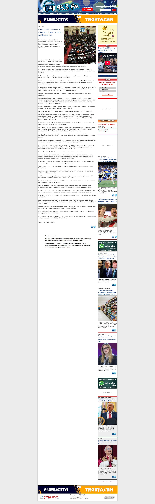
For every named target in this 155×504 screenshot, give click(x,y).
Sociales (100, 13)
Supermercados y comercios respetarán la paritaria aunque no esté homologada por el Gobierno (107, 292)
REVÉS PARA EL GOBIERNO (104, 288)
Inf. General (79, 13)
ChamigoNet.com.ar (84, 498)
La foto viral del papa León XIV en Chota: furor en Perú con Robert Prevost (107, 442)
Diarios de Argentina (107, 481)
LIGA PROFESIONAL (102, 156)
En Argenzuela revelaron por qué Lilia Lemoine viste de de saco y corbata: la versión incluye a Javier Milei (107, 338)
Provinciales (51, 13)
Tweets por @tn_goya (104, 75)
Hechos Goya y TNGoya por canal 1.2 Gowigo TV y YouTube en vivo (106, 50)
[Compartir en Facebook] (92, 227)
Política (72, 13)
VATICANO (100, 438)
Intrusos (106, 13)
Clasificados (113, 13)
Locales (44, 13)
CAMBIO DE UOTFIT (102, 334)
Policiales (67, 13)
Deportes (94, 13)
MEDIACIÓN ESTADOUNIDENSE (104, 397)
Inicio (39, 13)
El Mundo (87, 13)
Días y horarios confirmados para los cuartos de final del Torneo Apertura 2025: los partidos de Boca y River (107, 159)
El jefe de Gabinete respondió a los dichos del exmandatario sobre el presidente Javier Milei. (107, 281)
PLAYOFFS (100, 198)
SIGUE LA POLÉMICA (102, 253)
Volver (67, 252)
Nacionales (59, 13)
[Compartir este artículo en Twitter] (94, 227)
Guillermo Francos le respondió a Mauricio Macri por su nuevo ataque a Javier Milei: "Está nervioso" (107, 256)
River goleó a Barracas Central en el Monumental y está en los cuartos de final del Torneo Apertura (107, 201)
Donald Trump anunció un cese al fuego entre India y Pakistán (107, 400)
